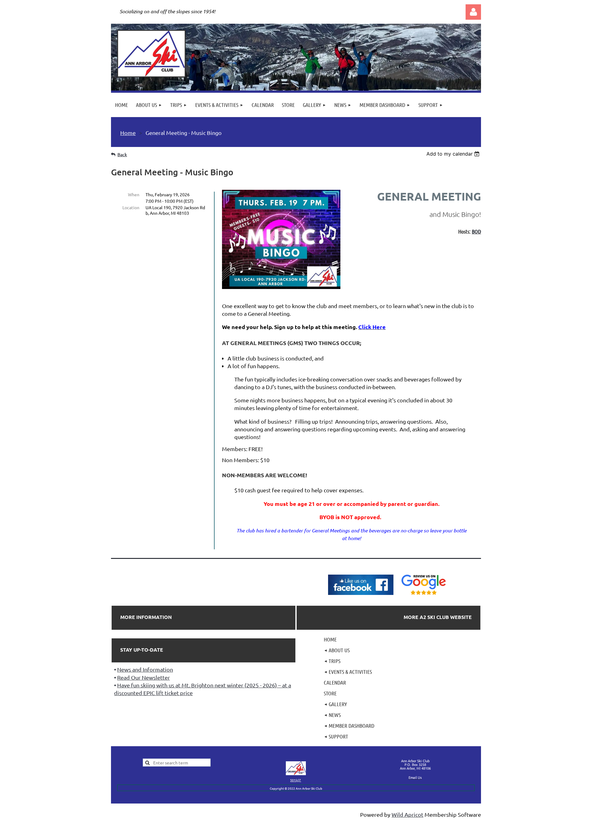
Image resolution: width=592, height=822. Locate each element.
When (133, 194)
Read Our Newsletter (143, 677)
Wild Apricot (407, 814)
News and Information (145, 669)
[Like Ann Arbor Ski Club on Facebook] (360, 595)
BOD (476, 231)
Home (128, 132)
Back (122, 154)
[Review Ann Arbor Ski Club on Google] (423, 595)
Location (130, 207)
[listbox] (453, 153)
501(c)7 (295, 780)
